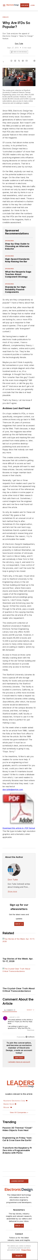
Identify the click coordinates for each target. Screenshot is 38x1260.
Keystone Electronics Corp (14, 1101)
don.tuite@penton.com (13, 789)
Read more (30, 1030)
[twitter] (19, 61)
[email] (27, 61)
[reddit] (23, 61)
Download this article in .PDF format (19, 828)
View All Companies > (19, 1112)
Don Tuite (19, 43)
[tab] (10, 1010)
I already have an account (19, 1062)
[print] (34, 61)
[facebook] (11, 61)
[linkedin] (15, 61)
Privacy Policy (26, 1250)
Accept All (19, 1255)
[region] (19, 1023)
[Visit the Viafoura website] (29, 1037)
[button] (4, 5)
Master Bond (8, 1104)
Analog (6, 17)
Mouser (6, 1107)
